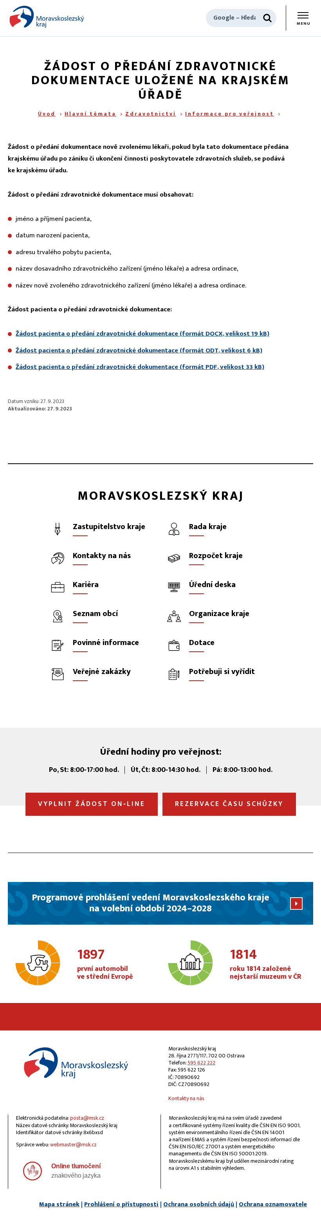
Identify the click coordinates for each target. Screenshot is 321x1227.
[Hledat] (267, 18)
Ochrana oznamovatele (273, 1204)
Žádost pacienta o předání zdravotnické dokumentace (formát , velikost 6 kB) (139, 350)
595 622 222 (201, 1062)
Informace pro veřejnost (229, 113)
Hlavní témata (90, 113)
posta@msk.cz (87, 1117)
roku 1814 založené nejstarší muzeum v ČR (265, 965)
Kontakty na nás (186, 1098)
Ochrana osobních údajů (198, 1204)
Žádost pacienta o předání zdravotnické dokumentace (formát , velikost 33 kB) (140, 366)
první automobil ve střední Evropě (105, 965)
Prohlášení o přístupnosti (121, 1204)
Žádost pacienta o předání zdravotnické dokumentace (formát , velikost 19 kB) (142, 333)
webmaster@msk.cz (73, 1144)
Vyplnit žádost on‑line (91, 804)
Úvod (47, 113)
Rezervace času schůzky (229, 804)
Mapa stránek (59, 1204)
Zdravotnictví (150, 113)
